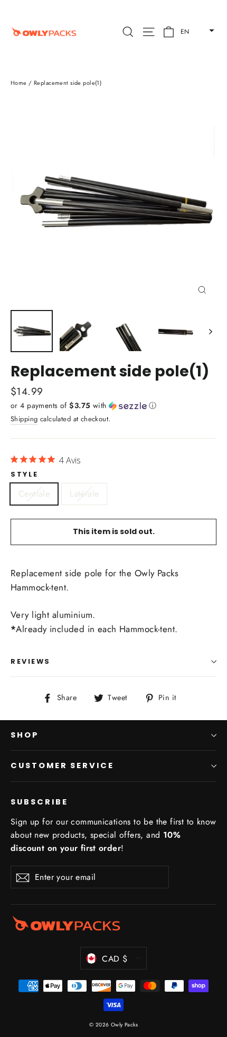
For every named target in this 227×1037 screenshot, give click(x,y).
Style (25, 474)
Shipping (24, 419)
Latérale (84, 494)
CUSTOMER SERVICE (62, 765)
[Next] (209, 331)
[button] (194, 29)
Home (19, 83)
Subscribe (39, 802)
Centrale (34, 494)
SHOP (25, 735)
